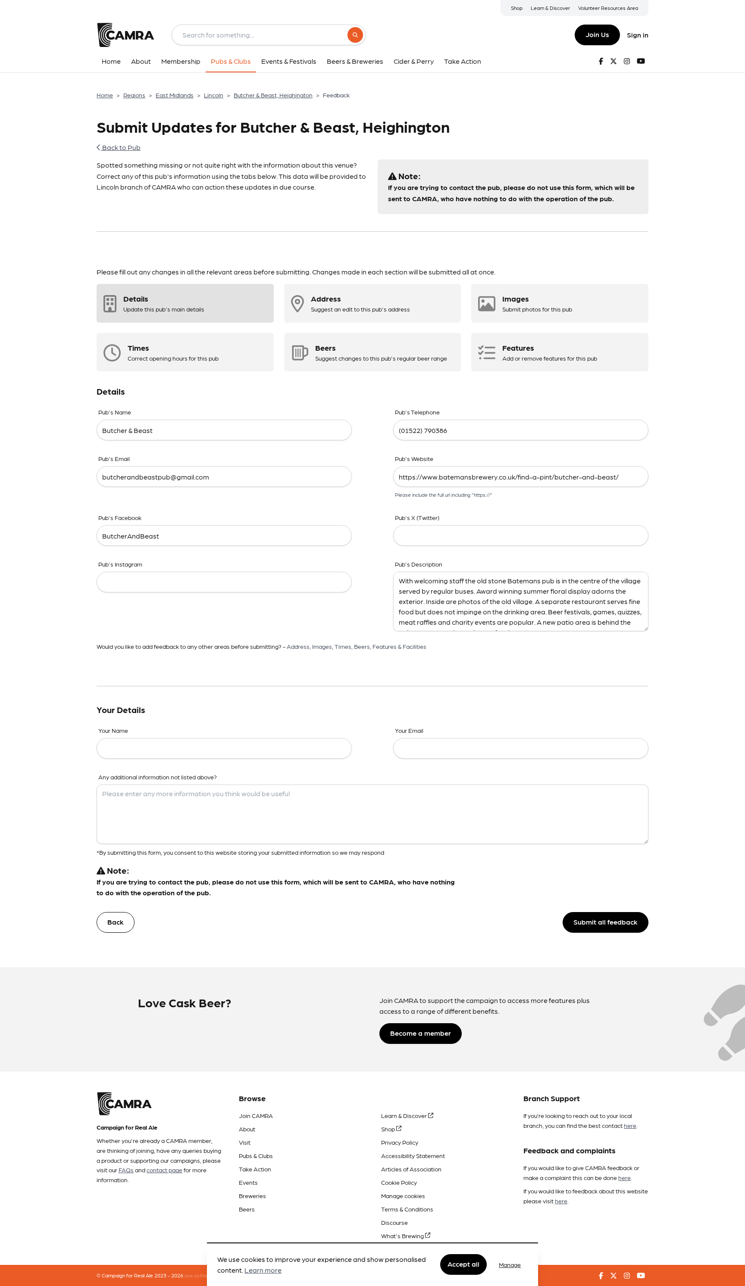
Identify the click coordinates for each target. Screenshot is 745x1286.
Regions (134, 94)
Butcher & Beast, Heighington (273, 94)
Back (115, 922)
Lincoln (213, 94)
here (630, 1125)
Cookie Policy (399, 1182)
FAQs (126, 1169)
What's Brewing (403, 1235)
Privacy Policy (399, 1142)
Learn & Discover (550, 8)
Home (105, 94)
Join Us (597, 34)
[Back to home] (125, 35)
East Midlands (175, 94)
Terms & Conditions (407, 1208)
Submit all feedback (605, 922)
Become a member (420, 1033)
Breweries (252, 1195)
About (247, 1128)
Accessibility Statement (413, 1155)
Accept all (463, 1264)
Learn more (263, 1270)
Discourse (394, 1222)
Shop (517, 8)
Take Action (255, 1168)
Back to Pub (121, 147)
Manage (510, 1264)
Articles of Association (411, 1168)
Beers (247, 1208)
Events (248, 1182)
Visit (244, 1142)
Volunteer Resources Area (608, 8)
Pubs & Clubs (256, 1155)
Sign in (637, 35)
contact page (164, 1169)
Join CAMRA (256, 1115)
